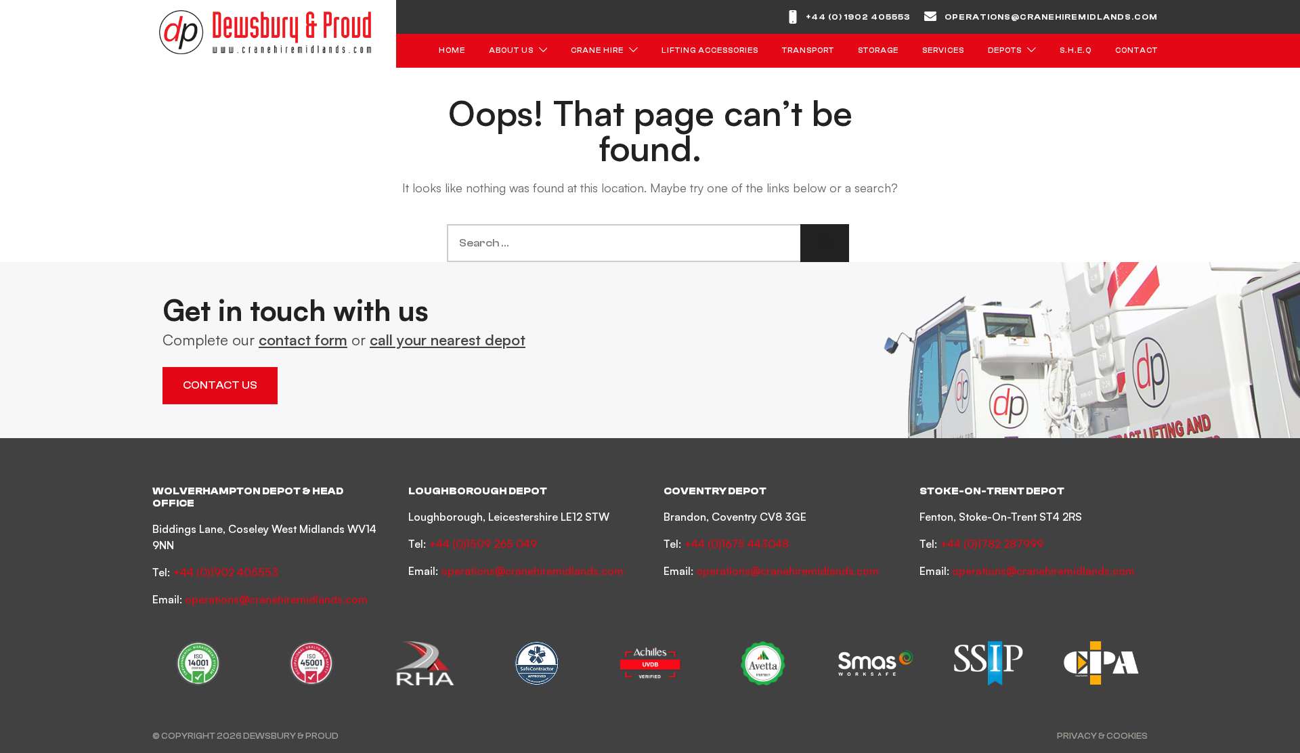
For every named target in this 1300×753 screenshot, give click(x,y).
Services (943, 50)
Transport (808, 50)
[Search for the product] (824, 243)
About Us (511, 50)
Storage (878, 50)
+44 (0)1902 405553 (225, 572)
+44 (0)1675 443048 (736, 544)
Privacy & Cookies (1102, 736)
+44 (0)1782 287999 (991, 544)
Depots (1005, 50)
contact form (303, 339)
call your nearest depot (447, 339)
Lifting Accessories (710, 50)
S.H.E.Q (1075, 50)
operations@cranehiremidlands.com (1051, 17)
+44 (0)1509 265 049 (483, 544)
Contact (1136, 50)
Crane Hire (597, 50)
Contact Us (220, 385)
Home (452, 50)
